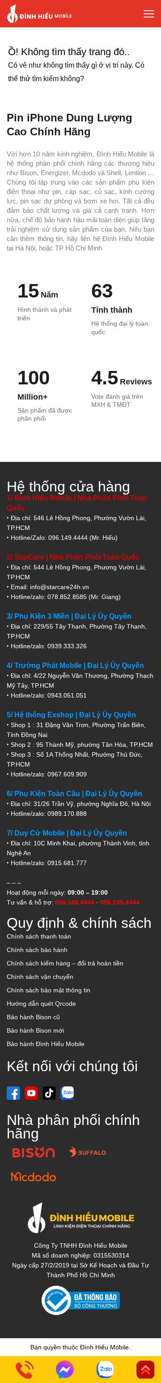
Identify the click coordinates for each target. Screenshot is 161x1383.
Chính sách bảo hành (37, 949)
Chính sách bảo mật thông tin (48, 990)
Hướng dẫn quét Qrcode (41, 1003)
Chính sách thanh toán (39, 936)
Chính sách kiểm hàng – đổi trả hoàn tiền (65, 963)
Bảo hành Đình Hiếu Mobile (46, 1043)
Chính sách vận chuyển (40, 976)
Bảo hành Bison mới (35, 1030)
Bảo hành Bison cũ (33, 1017)
